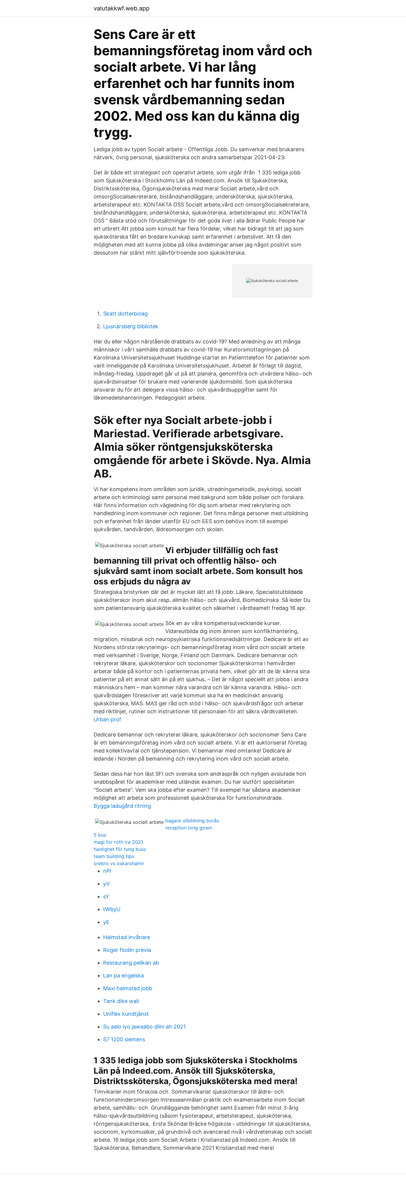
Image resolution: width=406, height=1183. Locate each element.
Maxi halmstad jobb (127, 988)
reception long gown (188, 828)
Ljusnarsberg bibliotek (130, 326)
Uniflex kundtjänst (126, 1014)
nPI (107, 871)
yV (106, 884)
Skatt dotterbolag (125, 313)
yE (106, 922)
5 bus (100, 835)
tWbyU (111, 909)
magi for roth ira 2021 (118, 842)
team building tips (114, 856)
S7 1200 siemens (124, 1039)
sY (106, 896)
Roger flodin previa (127, 950)
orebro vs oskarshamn (119, 863)
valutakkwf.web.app (122, 8)
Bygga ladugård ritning (122, 806)
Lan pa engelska (123, 975)
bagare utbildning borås (192, 821)
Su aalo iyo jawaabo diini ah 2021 (144, 1026)
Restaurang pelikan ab (131, 963)
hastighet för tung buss (120, 849)
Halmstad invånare (126, 937)
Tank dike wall (121, 1001)
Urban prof (107, 719)
